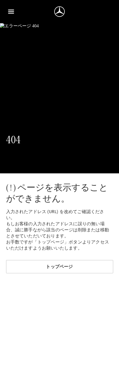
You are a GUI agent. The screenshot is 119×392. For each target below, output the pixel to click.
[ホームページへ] (59, 11)
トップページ (59, 266)
